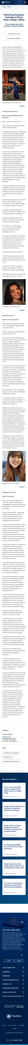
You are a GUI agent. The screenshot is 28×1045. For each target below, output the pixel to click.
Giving (19, 961)
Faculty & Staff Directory (11, 996)
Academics (6, 972)
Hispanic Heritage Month (11, 761)
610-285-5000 (20, 1007)
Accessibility (21, 1025)
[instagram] (10, 955)
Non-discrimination (12, 1025)
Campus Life (8, 757)
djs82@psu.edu (6, 737)
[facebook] (6, 955)
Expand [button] (21, 106)
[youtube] (18, 955)
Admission (6, 976)
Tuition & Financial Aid (10, 980)
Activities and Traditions (11, 753)
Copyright (15, 1028)
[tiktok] (22, 955)
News (9, 7)
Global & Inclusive (9, 992)
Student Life (6, 984)
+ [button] (23, 968)
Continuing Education (10, 988)
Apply (9, 961)
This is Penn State (8, 967)
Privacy (3, 1025)
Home (4, 7)
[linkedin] (14, 955)
